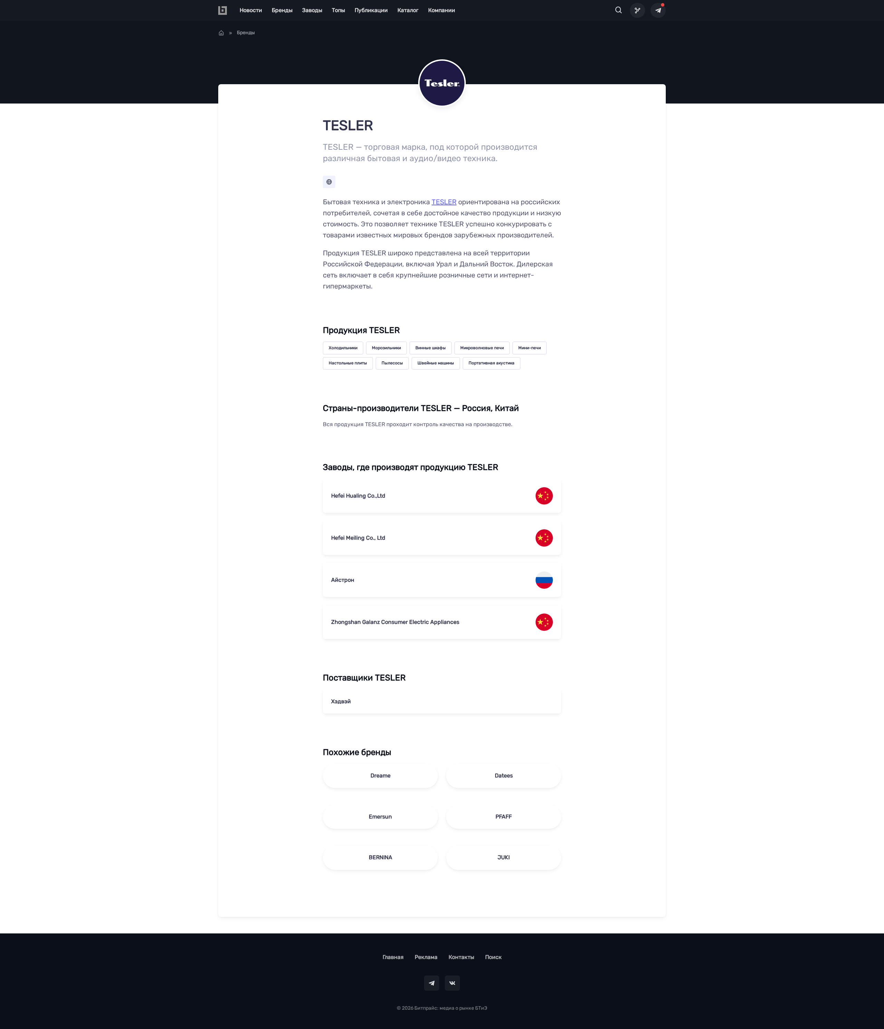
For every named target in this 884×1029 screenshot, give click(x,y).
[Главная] (221, 33)
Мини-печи (529, 347)
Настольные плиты (348, 363)
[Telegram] (658, 10)
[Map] (637, 10)
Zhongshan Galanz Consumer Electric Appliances (395, 622)
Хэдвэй (341, 701)
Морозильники (386, 347)
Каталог (408, 10)
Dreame (381, 775)
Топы (338, 10)
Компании (441, 10)
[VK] (452, 983)
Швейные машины (435, 363)
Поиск (493, 957)
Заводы (312, 10)
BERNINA (380, 857)
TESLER (444, 202)
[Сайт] (329, 182)
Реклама (426, 957)
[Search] (619, 10)
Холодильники (343, 347)
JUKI (504, 857)
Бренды (282, 10)
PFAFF (504, 816)
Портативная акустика (492, 363)
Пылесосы (392, 363)
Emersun (380, 816)
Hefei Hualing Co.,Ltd (358, 495)
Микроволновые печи (482, 347)
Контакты (461, 957)
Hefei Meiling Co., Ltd (358, 538)
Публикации (371, 10)
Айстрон (342, 580)
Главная (393, 957)
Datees (504, 775)
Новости (251, 10)
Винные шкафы (430, 347)
